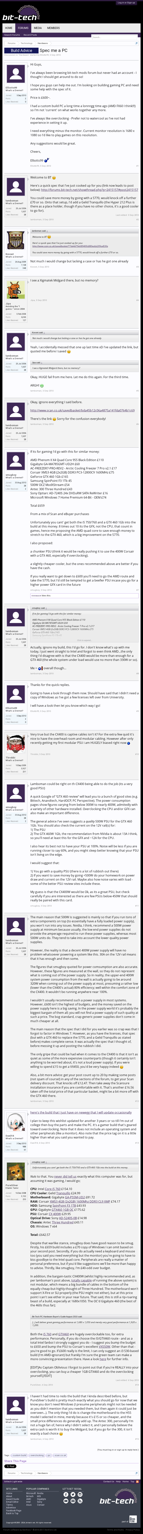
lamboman (12, 200)
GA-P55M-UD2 (75, 1197)
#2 (137, 219)
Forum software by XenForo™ (30, 1530)
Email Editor (12, 1502)
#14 (137, 1385)
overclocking (37, 1455)
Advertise (11, 1507)
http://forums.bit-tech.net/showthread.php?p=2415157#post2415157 (89, 190)
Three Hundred (63, 1222)
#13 (137, 1143)
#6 (137, 424)
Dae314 (10, 1135)
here (103, 1359)
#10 (137, 754)
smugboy (11, 474)
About (9, 1496)
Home (8, 28)
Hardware (24, 55)
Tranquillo (63, 1193)
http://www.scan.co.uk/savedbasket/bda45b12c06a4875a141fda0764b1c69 (82, 410)
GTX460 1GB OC (63, 1210)
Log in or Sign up (126, 2)
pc (49, 1455)
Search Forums (12, 35)
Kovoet (10, 254)
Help (118, 1481)
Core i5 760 (53, 1189)
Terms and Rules (115, 1530)
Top (132, 1481)
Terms (9, 1505)
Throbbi (10, 757)
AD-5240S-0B (68, 1218)
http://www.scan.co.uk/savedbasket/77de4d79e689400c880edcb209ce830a (70, 246)
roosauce (36, 595)
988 (24, 1147)
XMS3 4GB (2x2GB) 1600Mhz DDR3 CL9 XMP (80, 1201)
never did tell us (65, 1176)
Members (53, 28)
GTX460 (63, 1334)
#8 (137, 673)
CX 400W (55, 1214)
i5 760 (47, 1334)
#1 (137, 166)
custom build (19, 1455)
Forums (23, 28)
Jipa (8, 303)
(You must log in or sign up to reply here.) (118, 1450)
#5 (137, 391)
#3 (137, 267)
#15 (137, 1439)
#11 (137, 906)
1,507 (23, 212)
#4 (137, 300)
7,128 (23, 265)
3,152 (23, 1196)
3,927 (23, 769)
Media (38, 28)
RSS (137, 1481)
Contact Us (108, 1481)
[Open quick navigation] (136, 43)
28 (25, 486)
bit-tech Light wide (13, 1481)
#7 (137, 590)
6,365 (23, 317)
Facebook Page (13, 1510)
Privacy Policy (133, 1530)
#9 (137, 711)
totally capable (81, 1280)
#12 (137, 1101)
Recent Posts (30, 35)
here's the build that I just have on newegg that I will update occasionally (81, 1112)
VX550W (104, 1347)
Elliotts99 (44, 55)
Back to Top (12, 1513)
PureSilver (12, 1185)
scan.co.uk (60, 1455)
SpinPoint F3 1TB (64, 1206)
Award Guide (12, 1499)
